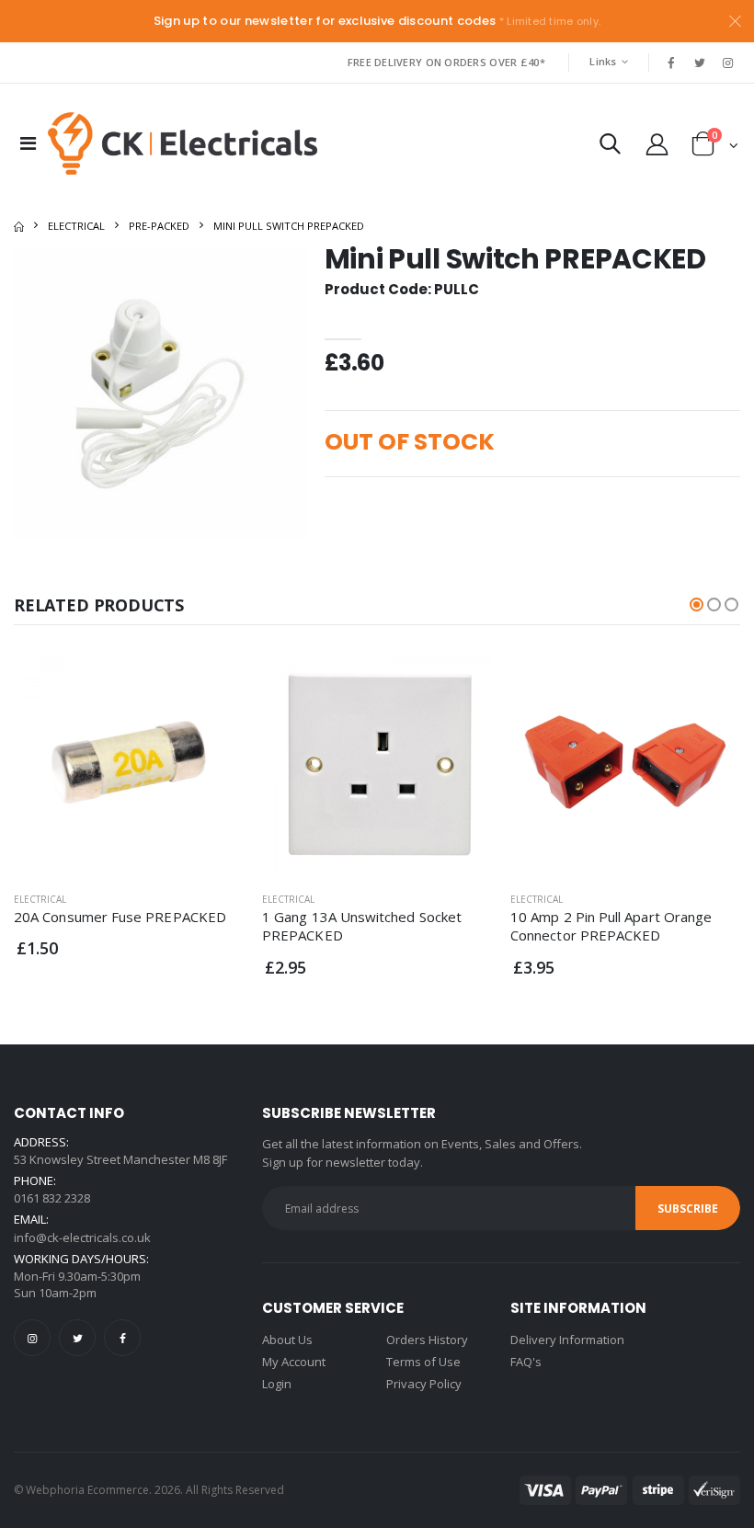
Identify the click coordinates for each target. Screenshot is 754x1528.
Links (602, 61)
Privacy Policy (424, 1383)
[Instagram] (32, 1337)
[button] (610, 147)
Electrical (76, 226)
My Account (294, 1361)
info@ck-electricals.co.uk (82, 1237)
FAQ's (526, 1361)
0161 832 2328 (52, 1198)
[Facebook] (122, 1337)
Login (276, 1383)
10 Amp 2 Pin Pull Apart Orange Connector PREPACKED (611, 925)
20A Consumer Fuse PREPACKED (120, 916)
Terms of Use (423, 1361)
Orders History (427, 1339)
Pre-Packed (159, 226)
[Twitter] (77, 1337)
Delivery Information (567, 1339)
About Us (287, 1339)
